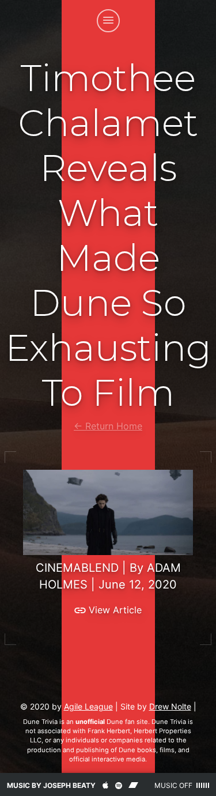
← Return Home (108, 426)
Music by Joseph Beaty (51, 785)
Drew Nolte (170, 706)
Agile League (88, 706)
